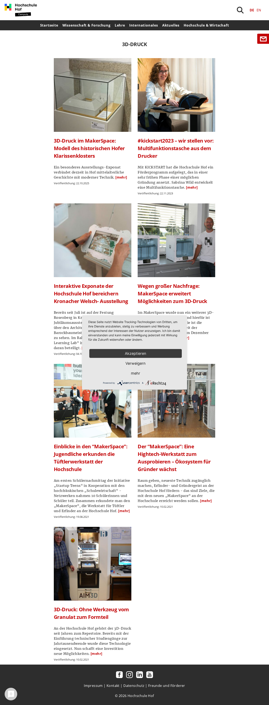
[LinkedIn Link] (139, 674)
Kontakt (113, 685)
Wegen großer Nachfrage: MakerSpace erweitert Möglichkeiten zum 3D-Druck (172, 293)
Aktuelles (170, 25)
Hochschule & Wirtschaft (206, 25)
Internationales (143, 25)
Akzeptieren (135, 353)
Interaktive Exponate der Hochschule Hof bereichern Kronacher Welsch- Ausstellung (91, 293)
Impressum (93, 685)
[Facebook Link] (119, 674)
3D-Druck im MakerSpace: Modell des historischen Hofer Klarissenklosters (89, 148)
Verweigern (135, 363)
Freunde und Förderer (166, 685)
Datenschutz (133, 685)
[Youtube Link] (149, 674)
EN (259, 10)
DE (252, 10)
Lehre (120, 25)
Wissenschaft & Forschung (86, 25)
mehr (135, 373)
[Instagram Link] (129, 674)
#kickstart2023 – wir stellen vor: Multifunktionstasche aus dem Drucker (176, 148)
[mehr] (121, 177)
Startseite (49, 25)
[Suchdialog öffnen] (240, 10)
